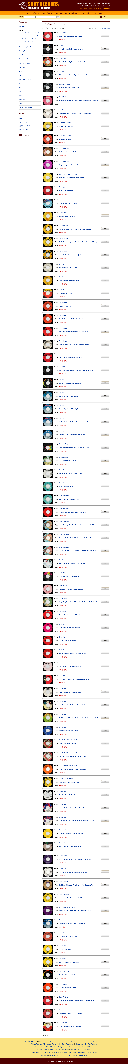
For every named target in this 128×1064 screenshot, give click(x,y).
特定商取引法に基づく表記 (26, 126)
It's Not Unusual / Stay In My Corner (70, 383)
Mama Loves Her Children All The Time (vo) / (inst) (75, 898)
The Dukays (62, 945)
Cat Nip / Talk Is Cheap (66, 126)
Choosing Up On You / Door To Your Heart (72, 923)
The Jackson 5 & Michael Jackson (41, 1052)
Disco (20, 91)
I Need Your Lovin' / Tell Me (67, 743)
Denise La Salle (63, 457)
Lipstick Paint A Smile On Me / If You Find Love (74, 447)
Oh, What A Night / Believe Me (68, 396)
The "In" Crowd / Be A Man (67, 640)
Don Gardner (63, 688)
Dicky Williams (63, 586)
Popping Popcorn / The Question (69, 165)
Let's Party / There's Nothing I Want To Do (72, 705)
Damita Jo (62, 45)
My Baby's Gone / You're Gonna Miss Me (72, 808)
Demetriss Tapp (63, 444)
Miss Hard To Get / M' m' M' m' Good (70, 473)
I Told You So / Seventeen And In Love (71, 357)
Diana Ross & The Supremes (68, 1055)
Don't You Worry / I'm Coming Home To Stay (73, 756)
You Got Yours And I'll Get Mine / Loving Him (73, 319)
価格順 (104, 28)
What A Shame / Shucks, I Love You (70, 1026)
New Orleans (22, 67)
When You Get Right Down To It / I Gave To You (74, 332)
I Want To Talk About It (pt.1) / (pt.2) (70, 255)
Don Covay (62, 676)
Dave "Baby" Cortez (65, 123)
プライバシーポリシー (25, 130)
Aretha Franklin (48, 1049)
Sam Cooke (44, 1055)
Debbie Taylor (63, 213)
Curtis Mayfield (87, 1049)
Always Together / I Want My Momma (70, 409)
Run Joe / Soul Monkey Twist (68, 795)
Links (20, 118)
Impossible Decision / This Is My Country (72, 563)
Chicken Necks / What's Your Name (70, 666)
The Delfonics (63, 302)
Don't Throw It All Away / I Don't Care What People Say (76, 370)
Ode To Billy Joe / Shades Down (69, 499)
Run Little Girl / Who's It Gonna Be (70, 846)
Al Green (39, 1049)
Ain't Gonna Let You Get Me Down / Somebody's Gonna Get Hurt (79, 718)
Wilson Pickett (83, 1055)
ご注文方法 (36, 13)
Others (21, 95)
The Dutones (63, 984)
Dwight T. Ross (63, 997)
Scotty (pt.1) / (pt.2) (65, 139)
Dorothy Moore (63, 881)
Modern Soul (79, 1044)
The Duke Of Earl (64, 971)
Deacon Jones (63, 200)
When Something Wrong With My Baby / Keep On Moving (77, 1000)
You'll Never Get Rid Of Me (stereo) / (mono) (73, 872)
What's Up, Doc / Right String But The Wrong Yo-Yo (75, 911)
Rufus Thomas (92, 1052)
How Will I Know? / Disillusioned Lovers (71, 49)
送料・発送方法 (47, 13)
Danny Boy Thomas (65, 84)
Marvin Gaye (72, 1052)
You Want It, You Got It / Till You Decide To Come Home (76, 538)
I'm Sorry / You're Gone (66, 306)
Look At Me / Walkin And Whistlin (69, 628)
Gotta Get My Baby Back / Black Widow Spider (73, 62)
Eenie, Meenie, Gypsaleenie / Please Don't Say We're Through (78, 242)
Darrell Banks (63, 97)
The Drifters (62, 933)
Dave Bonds (62, 110)
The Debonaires (63, 225)
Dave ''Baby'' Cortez (65, 135)
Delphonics (62, 367)
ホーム (26, 13)
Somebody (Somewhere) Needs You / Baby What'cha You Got (78, 100)
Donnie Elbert (63, 843)
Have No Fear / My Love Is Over (69, 88)
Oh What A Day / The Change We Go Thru (72, 435)
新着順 (108, 28)
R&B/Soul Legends (24, 107)
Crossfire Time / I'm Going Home (69, 280)
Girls (20, 75)
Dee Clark (62, 264)
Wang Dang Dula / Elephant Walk (69, 782)
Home (24, 1041)
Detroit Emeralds (64, 483)
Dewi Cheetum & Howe (66, 560)
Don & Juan (62, 663)
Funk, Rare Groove (24, 55)
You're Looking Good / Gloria (68, 267)
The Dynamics (63, 1010)
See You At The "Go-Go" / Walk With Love (72, 653)
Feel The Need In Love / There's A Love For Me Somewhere (77, 551)
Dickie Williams (63, 573)
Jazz (20, 83)
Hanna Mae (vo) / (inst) (66, 293)
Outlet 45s (22, 99)
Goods (20, 103)
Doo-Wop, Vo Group (25, 63)
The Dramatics (63, 920)
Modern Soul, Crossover (26, 59)
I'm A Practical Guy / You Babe (68, 731)
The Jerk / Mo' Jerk (65, 949)
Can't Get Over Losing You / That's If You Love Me (75, 859)
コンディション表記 (61, 13)
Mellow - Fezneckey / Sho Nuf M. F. (70, 962)
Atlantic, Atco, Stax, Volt (26, 47)
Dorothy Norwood (64, 894)
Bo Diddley (65, 1049)
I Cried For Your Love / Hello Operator (71, 833)
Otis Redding (82, 1052)
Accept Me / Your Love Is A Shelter (70, 615)
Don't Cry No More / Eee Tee (68, 461)
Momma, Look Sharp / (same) (68, 216)
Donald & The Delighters (66, 778)
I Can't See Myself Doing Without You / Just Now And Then (77, 525)
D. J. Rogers (62, 32)
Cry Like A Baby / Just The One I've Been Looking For (76, 885)
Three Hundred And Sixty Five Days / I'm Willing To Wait (76, 821)
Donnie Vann (62, 868)
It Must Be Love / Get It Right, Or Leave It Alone (74, 75)
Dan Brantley (63, 71)
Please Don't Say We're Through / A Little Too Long (75, 229)
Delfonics (61, 354)
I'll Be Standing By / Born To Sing (69, 576)
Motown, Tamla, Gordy (25, 51)
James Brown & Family (60, 1052)
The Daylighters (63, 187)
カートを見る (87, 13)
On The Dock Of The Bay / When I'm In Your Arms (74, 422)
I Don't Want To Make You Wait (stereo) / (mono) (74, 344)
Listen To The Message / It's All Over (70, 36)
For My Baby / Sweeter (66, 190)
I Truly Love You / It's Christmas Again (71, 589)
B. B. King (57, 1049)
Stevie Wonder (53, 1055)
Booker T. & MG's (75, 1049)
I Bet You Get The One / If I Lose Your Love (72, 512)
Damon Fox (62, 58)
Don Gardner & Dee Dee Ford (68, 740)
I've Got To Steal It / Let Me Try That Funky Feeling (75, 113)
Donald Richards (64, 830)
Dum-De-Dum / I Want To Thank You (70, 1013)
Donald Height (63, 791)
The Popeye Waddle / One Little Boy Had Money (74, 679)
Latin (20, 87)
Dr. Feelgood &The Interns (67, 907)
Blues (20, 71)
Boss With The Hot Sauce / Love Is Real (71, 177)
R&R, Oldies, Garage (25, 79)
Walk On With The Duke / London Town (71, 975)
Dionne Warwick (63, 598)
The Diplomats (63, 611)
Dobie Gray (62, 624)
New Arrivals (22, 26)
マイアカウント (99, 13)
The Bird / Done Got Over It (67, 988)
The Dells (61, 379)
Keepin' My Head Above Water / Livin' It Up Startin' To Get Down (79, 602)
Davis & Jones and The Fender (68, 174)
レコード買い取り (23, 122)
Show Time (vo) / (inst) (66, 486)
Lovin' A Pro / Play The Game (68, 203)
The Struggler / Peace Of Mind (68, 936)
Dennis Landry (63, 470)
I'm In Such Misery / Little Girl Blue (70, 692)
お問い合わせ (75, 13)
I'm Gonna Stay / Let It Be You (68, 152)
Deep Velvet (62, 290)
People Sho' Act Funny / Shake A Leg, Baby (73, 769)
